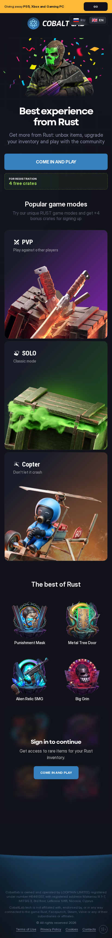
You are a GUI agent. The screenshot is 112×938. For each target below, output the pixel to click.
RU (82, 20)
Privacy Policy (51, 929)
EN (101, 20)
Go (96, 6)
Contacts (89, 929)
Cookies (72, 929)
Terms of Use (26, 929)
